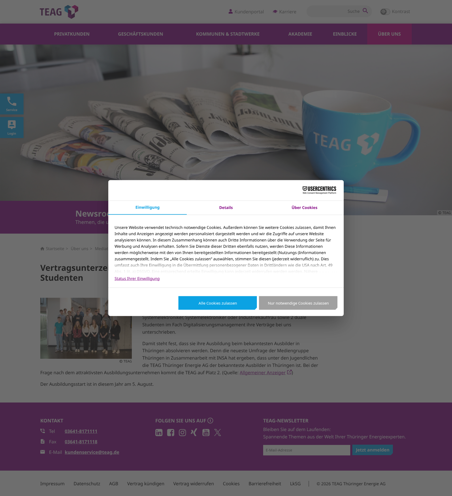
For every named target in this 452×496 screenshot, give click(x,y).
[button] (441, 485)
